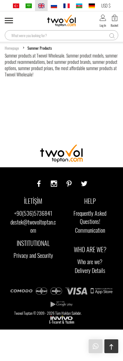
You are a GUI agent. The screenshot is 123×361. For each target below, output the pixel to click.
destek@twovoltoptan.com (33, 226)
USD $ (105, 5)
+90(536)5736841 (33, 213)
